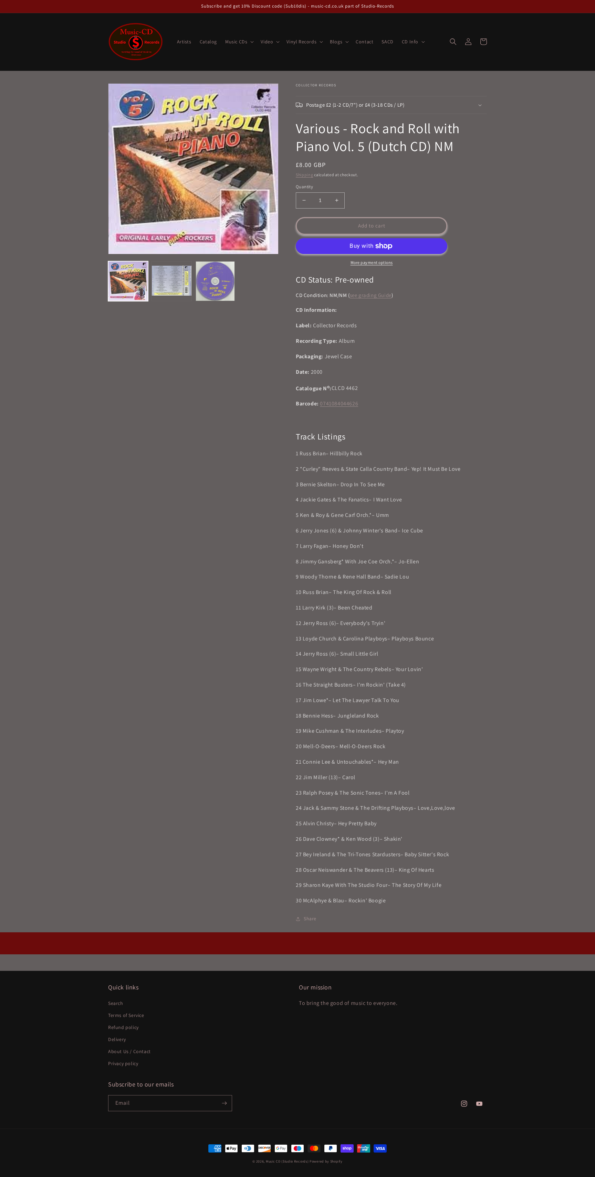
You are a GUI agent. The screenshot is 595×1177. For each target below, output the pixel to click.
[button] (239, 41)
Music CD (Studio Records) (287, 1161)
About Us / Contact (129, 1051)
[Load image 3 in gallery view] (215, 281)
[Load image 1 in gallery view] (128, 281)
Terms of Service (126, 1015)
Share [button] (310, 918)
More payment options (372, 262)
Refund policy (123, 1027)
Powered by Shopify (326, 1161)
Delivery (117, 1039)
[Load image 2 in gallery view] (171, 281)
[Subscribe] (224, 1103)
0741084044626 (339, 403)
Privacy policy (123, 1063)
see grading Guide (371, 295)
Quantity (304, 187)
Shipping (304, 174)
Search (115, 1003)
